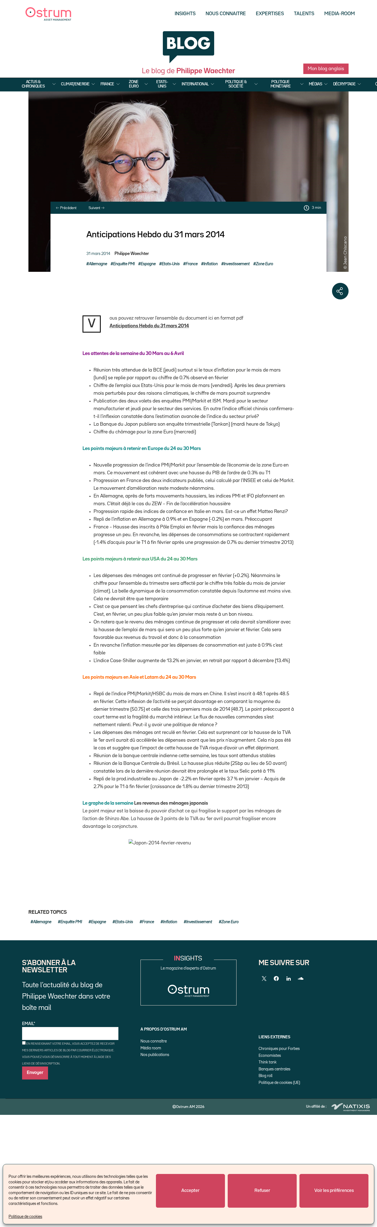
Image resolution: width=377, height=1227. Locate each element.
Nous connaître (153, 1041)
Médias (315, 84)
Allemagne (98, 264)
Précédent (67, 208)
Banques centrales (274, 1069)
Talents (304, 14)
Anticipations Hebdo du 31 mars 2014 (149, 326)
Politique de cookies (25, 1216)
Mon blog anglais (326, 69)
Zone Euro (134, 84)
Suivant (95, 208)
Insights (185, 14)
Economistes (270, 1055)
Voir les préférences (334, 1191)
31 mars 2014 (98, 254)
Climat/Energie (75, 84)
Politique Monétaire (280, 84)
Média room (150, 1048)
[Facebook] (276, 979)
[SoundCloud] (300, 979)
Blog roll (265, 1076)
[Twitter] (264, 979)
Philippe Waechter (132, 254)
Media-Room (339, 14)
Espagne (148, 264)
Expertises (270, 14)
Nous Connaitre (226, 14)
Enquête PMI (124, 264)
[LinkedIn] (288, 979)
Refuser (262, 1191)
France (107, 84)
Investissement (237, 264)
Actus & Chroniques (33, 84)
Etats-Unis (162, 84)
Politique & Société (235, 84)
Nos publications (154, 1055)
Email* (28, 1024)
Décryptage (344, 84)
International (195, 84)
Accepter (190, 1191)
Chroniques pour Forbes (279, 1048)
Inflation (211, 264)
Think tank (268, 1062)
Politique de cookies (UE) (279, 1082)
